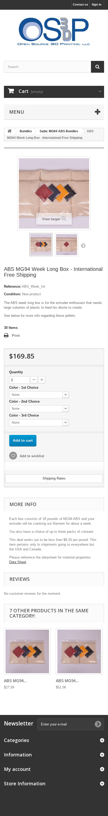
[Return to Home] (9, 131)
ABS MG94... (15, 680)
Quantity (16, 372)
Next (83, 245)
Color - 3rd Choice (24, 415)
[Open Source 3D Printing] (54, 31)
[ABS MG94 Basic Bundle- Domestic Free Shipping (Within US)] (27, 651)
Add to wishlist (31, 456)
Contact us (80, 4)
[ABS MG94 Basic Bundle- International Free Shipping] (79, 651)
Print (16, 336)
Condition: (12, 294)
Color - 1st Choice (24, 387)
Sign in (96, 4)
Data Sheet (17, 562)
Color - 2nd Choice (25, 401)
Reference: (12, 286)
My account (17, 769)
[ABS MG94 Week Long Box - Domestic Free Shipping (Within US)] (40, 244)
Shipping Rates (54, 478)
